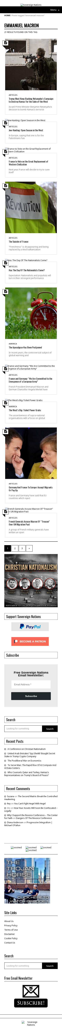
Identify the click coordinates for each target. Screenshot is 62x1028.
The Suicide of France (18, 241)
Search (50, 728)
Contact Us (9, 942)
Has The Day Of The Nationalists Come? (27, 270)
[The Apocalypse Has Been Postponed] (31, 313)
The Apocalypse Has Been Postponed (25, 347)
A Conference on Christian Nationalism (27, 749)
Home (7, 15)
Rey (9, 803)
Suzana (10, 796)
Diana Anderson (15, 822)
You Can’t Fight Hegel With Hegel (30, 803)
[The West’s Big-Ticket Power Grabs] (24, 400)
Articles (13, 95)
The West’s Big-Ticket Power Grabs (25, 410)
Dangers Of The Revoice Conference (34, 818)
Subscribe (31, 696)
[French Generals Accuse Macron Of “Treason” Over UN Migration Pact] (31, 510)
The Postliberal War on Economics (24, 760)
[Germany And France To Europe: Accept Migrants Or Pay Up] (31, 452)
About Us (9, 921)
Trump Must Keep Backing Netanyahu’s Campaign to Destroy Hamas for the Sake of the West (31, 100)
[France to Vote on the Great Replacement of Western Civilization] (31, 150)
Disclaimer (9, 934)
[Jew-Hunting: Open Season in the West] (25, 120)
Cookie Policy (10, 938)
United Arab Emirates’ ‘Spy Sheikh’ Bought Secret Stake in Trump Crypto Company (29, 755)
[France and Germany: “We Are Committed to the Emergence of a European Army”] (31, 367)
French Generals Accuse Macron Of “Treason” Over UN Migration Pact (29, 523)
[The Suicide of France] (31, 207)
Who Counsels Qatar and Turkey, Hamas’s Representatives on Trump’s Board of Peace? (26, 774)
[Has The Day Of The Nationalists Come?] (26, 260)
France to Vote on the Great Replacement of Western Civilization (28, 163)
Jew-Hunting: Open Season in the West (26, 130)
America (13, 343)
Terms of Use (11, 929)
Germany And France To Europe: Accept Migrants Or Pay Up (31, 488)
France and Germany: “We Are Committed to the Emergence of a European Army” (30, 380)
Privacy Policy (10, 925)
